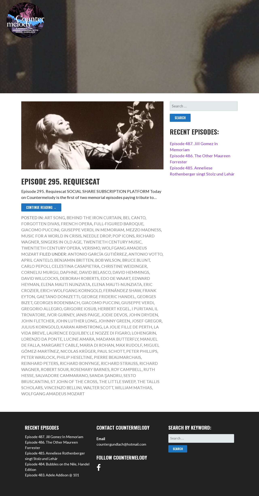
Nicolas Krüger (78, 351)
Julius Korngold (40, 326)
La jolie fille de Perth (128, 326)
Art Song (55, 217)
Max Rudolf (129, 345)
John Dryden (143, 314)
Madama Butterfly (117, 339)
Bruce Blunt (136, 260)
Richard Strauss (119, 363)
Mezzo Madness (143, 229)
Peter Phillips (141, 351)
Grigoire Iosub (80, 308)
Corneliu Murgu (39, 272)
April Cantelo (37, 260)
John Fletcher (37, 320)
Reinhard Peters (39, 363)
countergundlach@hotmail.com (121, 444)
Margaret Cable (59, 345)
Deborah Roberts (79, 278)
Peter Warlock (38, 357)
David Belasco (95, 272)
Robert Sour (55, 369)
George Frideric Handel (108, 296)
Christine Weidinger (124, 266)
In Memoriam (109, 229)
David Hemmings (131, 272)
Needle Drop (97, 235)
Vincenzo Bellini (63, 387)
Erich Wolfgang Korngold (71, 290)
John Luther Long (76, 320)
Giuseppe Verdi (77, 229)
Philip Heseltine (74, 357)
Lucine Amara (79, 339)
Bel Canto (134, 217)
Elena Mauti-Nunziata (117, 284)
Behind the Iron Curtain (94, 217)
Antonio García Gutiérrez (97, 254)
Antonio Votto (145, 254)
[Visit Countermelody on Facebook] (99, 469)
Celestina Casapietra (76, 266)
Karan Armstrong (81, 326)
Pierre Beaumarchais (117, 357)
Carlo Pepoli (35, 266)
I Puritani (142, 308)
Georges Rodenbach (57, 302)
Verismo (91, 247)
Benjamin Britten (73, 260)
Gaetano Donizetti (58, 296)
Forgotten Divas (40, 223)
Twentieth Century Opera (50, 247)
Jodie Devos (114, 314)
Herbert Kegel (114, 308)
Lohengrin (144, 332)
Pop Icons (124, 235)
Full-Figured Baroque (118, 223)
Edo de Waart (116, 278)
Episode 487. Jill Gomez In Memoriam (54, 436)
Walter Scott (98, 387)
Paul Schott (111, 351)
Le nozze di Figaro (110, 332)
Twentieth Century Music (112, 241)
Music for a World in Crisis (51, 235)
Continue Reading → (41, 207)
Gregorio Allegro (41, 308)
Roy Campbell (126, 369)
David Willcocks (39, 278)
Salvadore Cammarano (61, 375)
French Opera (76, 223)
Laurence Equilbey (67, 332)
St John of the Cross (74, 381)
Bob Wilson (108, 260)
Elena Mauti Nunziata (65, 284)
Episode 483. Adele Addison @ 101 (52, 475)
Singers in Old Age (61, 241)
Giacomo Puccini (40, 229)
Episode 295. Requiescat (60, 181)
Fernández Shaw (122, 290)
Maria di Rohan (97, 345)
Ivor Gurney (60, 314)
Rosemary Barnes (89, 369)
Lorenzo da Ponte (41, 339)
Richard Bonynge (79, 363)
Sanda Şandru (105, 375)
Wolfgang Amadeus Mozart (53, 393)
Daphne (68, 272)
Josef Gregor (147, 320)
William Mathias (133, 387)
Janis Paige (88, 314)
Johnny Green (114, 320)
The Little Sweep (117, 381)
